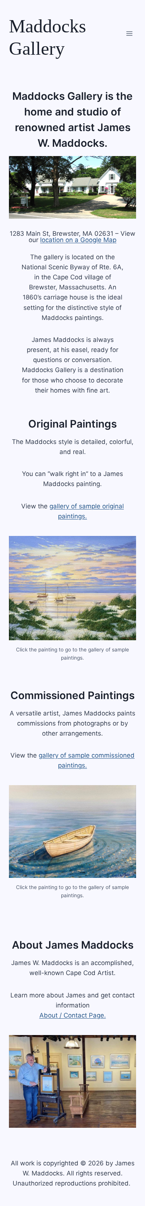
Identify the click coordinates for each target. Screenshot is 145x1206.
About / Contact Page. (72, 1015)
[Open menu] (129, 33)
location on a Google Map (78, 240)
